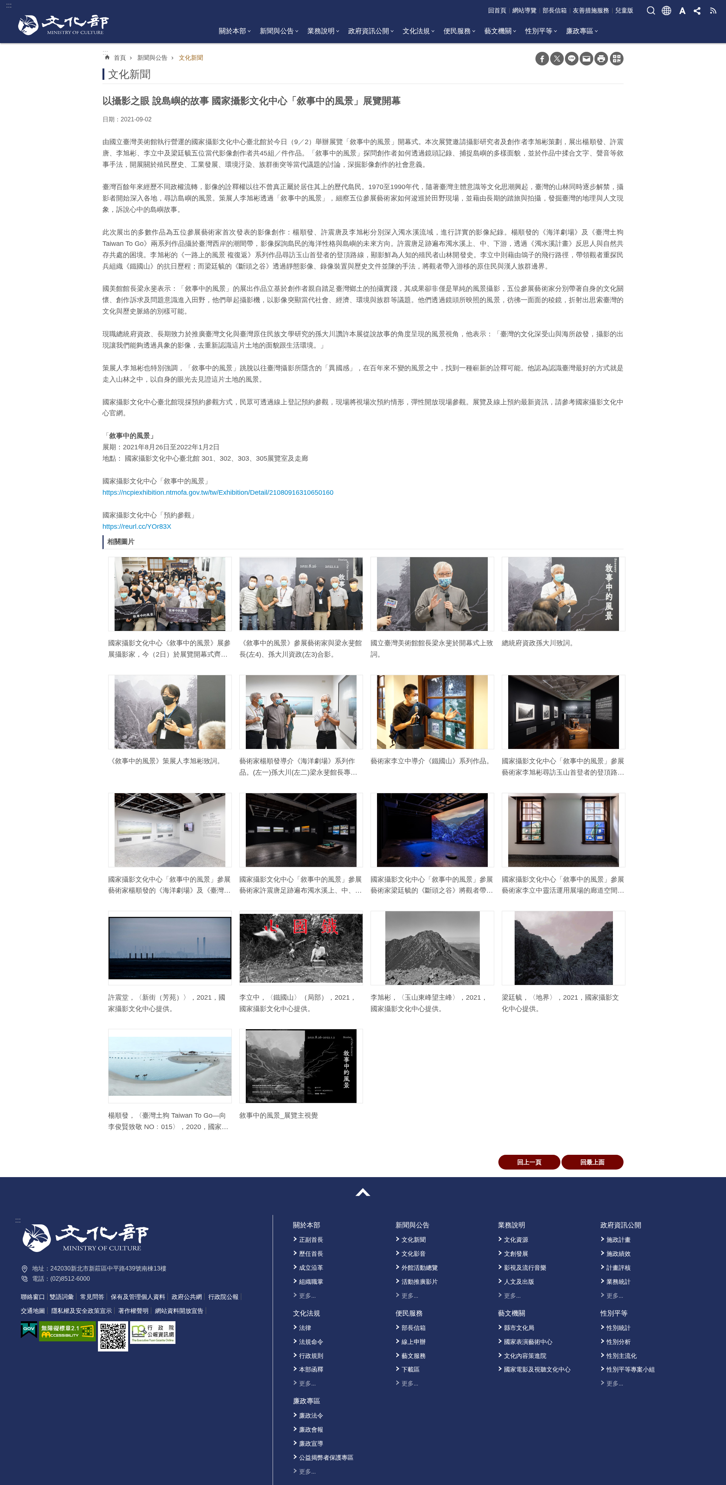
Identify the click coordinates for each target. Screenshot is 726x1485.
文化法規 (416, 31)
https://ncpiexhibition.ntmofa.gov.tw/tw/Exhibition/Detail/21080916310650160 (218, 492)
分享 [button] (697, 10)
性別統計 (619, 1328)
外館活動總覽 (420, 1267)
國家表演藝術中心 (528, 1342)
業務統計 (619, 1281)
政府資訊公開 (368, 31)
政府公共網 (187, 1297)
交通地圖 (33, 1311)
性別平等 (538, 31)
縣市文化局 (519, 1328)
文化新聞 (191, 57)
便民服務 (457, 31)
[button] (170, 594)
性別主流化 (622, 1356)
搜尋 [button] (651, 10)
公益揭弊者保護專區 (326, 1457)
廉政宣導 (311, 1443)
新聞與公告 (277, 31)
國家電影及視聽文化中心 (537, 1369)
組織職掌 (311, 1281)
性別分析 (619, 1342)
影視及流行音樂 (525, 1267)
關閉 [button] (363, 1192)
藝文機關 (498, 31)
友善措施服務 (591, 10)
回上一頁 (529, 1162)
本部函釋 (311, 1369)
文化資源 (516, 1239)
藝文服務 (414, 1356)
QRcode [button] (617, 58)
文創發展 (516, 1253)
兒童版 (624, 10)
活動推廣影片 (420, 1281)
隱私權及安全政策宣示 (81, 1311)
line (572, 58)
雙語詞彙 (62, 1297)
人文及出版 (519, 1281)
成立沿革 (311, 1267)
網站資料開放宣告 (179, 1311)
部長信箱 (555, 10)
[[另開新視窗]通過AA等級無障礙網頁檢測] (67, 1331)
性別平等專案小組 (631, 1369)
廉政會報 (311, 1429)
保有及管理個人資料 (138, 1297)
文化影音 (414, 1253)
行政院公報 (223, 1297)
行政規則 (311, 1356)
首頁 (120, 57)
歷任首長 (311, 1253)
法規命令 (311, 1342)
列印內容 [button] (601, 58)
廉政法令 (311, 1415)
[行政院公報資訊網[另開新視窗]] (152, 1332)
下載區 (411, 1369)
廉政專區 (579, 31)
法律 (305, 1328)
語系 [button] (666, 10)
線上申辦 (414, 1342)
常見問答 (92, 1297)
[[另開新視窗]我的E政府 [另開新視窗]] (29, 1330)
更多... (307, 1295)
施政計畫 (619, 1239)
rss (713, 10)
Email (586, 58)
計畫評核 (619, 1267)
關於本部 (232, 31)
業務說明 (321, 31)
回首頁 (497, 10)
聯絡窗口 (33, 1297)
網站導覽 (524, 10)
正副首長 (311, 1239)
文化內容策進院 (525, 1356)
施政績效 (619, 1253)
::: (18, 1220)
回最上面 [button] (592, 1162)
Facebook (542, 58)
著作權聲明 (133, 1311)
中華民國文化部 (63, 25)
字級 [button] (682, 10)
